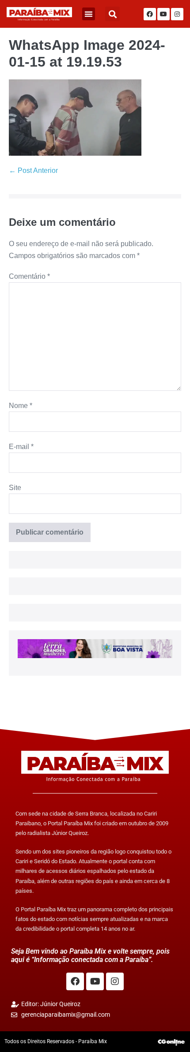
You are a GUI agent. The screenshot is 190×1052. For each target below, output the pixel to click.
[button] (88, 13)
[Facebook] (150, 14)
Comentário (29, 276)
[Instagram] (177, 14)
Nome (20, 405)
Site (15, 487)
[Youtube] (163, 14)
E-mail (21, 446)
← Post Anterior (33, 170)
